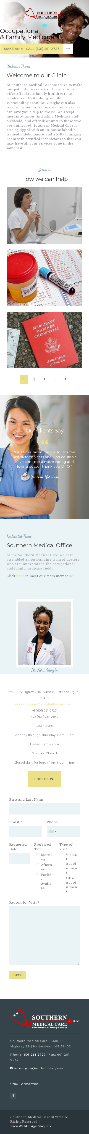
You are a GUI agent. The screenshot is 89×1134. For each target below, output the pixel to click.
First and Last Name (26, 800)
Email (14, 822)
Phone (52, 822)
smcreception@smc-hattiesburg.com (38, 1068)
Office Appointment (71, 885)
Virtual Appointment (71, 863)
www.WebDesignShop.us (30, 1126)
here (20, 576)
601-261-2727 (35, 1054)
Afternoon (46, 867)
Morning (46, 857)
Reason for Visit (23, 902)
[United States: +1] (52, 831)
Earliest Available (46, 881)
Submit (18, 975)
